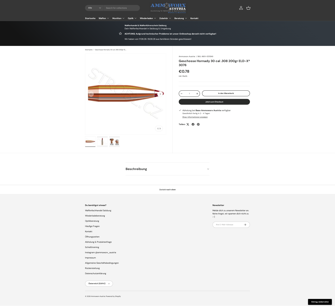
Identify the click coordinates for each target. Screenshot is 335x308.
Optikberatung (92, 221)
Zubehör (163, 18)
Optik (130, 18)
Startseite (90, 18)
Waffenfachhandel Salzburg (98, 210)
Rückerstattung (92, 268)
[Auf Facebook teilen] (193, 124)
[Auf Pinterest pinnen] (198, 124)
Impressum (90, 257)
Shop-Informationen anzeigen (195, 117)
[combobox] (112, 8)
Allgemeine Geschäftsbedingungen (102, 263)
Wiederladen (146, 18)
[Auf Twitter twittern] (187, 124)
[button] (248, 8)
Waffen (102, 18)
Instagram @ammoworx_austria (100, 252)
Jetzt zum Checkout (214, 102)
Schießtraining (92, 247)
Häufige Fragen (92, 226)
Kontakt (194, 18)
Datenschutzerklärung (95, 273)
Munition (116, 18)
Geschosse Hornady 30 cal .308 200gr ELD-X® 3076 (110, 50)
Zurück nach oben (167, 189)
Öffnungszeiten (92, 236)
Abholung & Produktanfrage (98, 242)
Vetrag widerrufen (320, 302)
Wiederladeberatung (95, 215)
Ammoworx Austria (187, 56)
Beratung (179, 18)
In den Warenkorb (226, 93)
